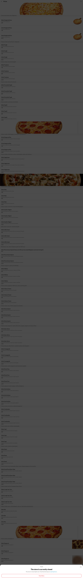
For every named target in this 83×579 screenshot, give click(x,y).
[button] (81, 567)
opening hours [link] (53, 571)
